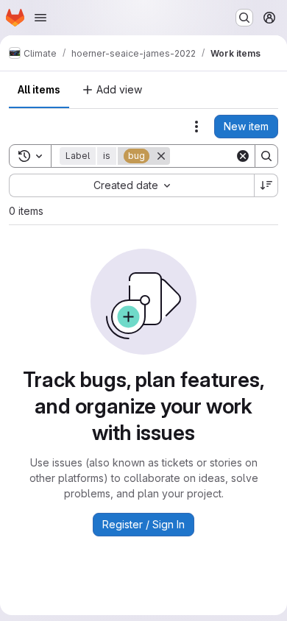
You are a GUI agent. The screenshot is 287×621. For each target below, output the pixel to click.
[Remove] (161, 156)
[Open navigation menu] (40, 17)
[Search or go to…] (244, 17)
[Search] (266, 156)
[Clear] (243, 156)
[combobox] (131, 185)
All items (39, 89)
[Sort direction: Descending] (266, 185)
